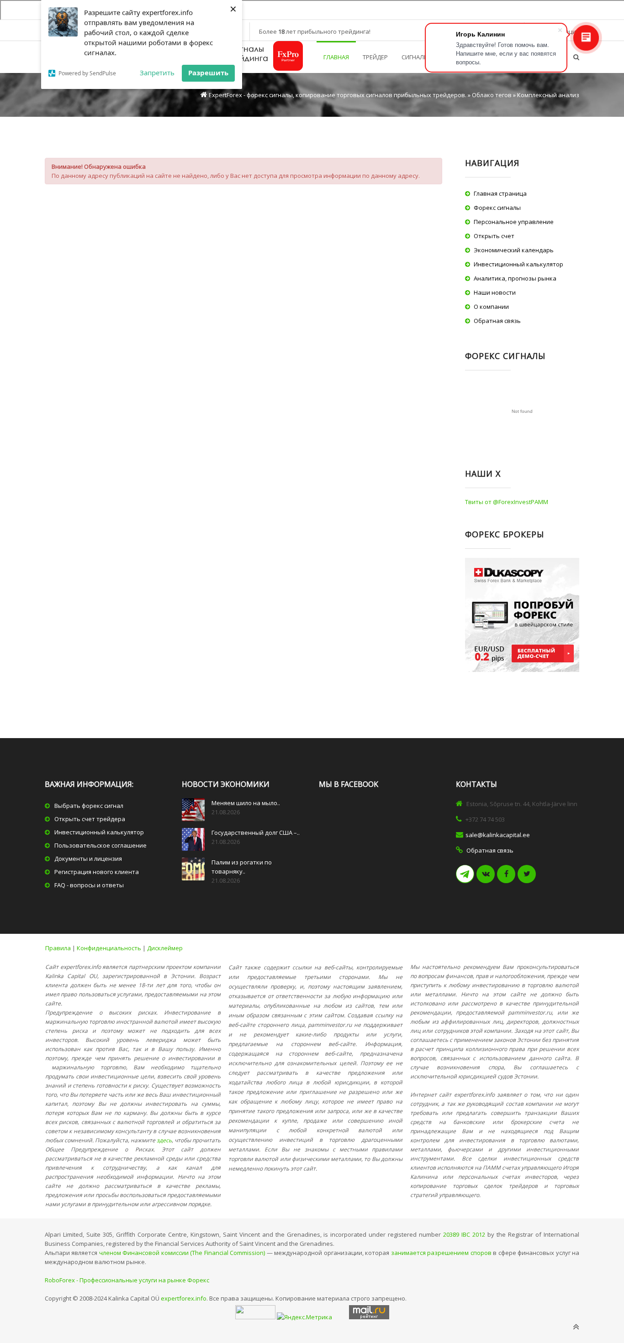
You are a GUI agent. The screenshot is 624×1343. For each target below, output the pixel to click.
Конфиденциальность (109, 948)
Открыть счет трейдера (89, 819)
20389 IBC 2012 (464, 1234)
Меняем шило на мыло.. (246, 803)
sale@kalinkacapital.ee (497, 835)
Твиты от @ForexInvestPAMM (506, 502)
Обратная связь (497, 321)
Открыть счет (494, 236)
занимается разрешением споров (441, 1253)
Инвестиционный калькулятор (518, 264)
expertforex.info (183, 1298)
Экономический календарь (514, 250)
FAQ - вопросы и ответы (89, 885)
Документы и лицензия (88, 858)
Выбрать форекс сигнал (88, 806)
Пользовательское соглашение (100, 845)
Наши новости (495, 292)
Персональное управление (514, 222)
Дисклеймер (165, 948)
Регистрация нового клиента (96, 872)
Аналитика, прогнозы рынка (515, 278)
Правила (58, 948)
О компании (491, 306)
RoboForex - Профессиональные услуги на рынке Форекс (127, 1280)
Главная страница (500, 193)
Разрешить (208, 72)
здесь (164, 1140)
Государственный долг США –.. (256, 832)
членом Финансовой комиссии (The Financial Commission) (182, 1253)
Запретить (157, 72)
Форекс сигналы (497, 207)
